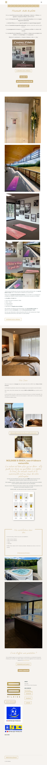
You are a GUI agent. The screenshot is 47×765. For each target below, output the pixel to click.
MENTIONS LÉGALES (11, 757)
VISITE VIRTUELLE (10, 701)
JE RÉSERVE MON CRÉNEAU (23, 70)
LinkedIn (28, 702)
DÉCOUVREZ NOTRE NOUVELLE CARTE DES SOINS (23, 433)
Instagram (28, 693)
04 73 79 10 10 (26, 660)
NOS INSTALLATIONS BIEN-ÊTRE (24, 81)
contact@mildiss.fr (29, 691)
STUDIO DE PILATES (23, 86)
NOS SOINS (22, 77)
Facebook (28, 698)
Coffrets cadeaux (23, 670)
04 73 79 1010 (27, 690)
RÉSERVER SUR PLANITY (23, 664)
